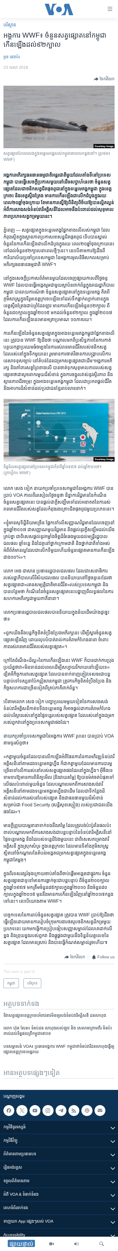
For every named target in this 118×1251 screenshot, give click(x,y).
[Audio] (76, 1244)
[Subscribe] (100, 1110)
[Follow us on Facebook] (8, 1110)
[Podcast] (86, 1110)
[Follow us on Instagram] (47, 1110)
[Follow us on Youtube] (35, 1110)
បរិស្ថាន (9, 24)
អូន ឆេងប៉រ (11, 56)
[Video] (51, 1244)
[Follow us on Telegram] (61, 1110)
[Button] (104, 79)
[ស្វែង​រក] (101, 1244)
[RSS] (73, 1110)
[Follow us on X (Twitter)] (21, 1110)
